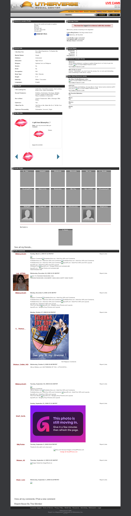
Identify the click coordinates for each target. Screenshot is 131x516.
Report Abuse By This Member (28, 504)
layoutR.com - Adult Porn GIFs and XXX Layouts (44, 264)
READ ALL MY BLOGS (76, 35)
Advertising (83, 508)
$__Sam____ (27, 171)
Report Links (103, 253)
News (77, 11)
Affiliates (116, 11)
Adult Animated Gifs (36, 269)
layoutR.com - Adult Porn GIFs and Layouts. (43, 303)
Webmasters (92, 508)
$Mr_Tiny (73, 189)
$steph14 (42, 171)
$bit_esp (88, 171)
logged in (86, 26)
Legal (99, 508)
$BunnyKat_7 (45, 122)
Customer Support (36, 508)
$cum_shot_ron (58, 206)
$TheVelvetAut (73, 206)
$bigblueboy (104, 206)
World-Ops (67, 508)
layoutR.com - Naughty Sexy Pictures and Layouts (45, 307)
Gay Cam (117, 6)
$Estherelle (57, 171)
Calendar (92, 11)
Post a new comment (45, 499)
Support (110, 11)
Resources (75, 508)
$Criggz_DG (42, 206)
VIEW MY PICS (41, 34)
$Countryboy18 (104, 189)
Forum (105, 11)
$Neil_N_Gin (42, 189)
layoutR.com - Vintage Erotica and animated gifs (44, 268)
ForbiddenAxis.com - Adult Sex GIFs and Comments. (45, 260)
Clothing (99, 11)
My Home (71, 11)
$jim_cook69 (89, 189)
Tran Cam (117, 7)
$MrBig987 (27, 206)
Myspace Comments (36, 258)
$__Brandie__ (104, 171)
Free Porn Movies (35, 305)
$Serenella (73, 171)
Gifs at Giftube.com (36, 367)
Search (86, 11)
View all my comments (24, 499)
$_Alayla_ (65, 230)
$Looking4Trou (27, 189)
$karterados (58, 189)
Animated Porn (34, 266)
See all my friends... (23, 247)
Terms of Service (48, 508)
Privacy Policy (58, 508)
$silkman (88, 206)
